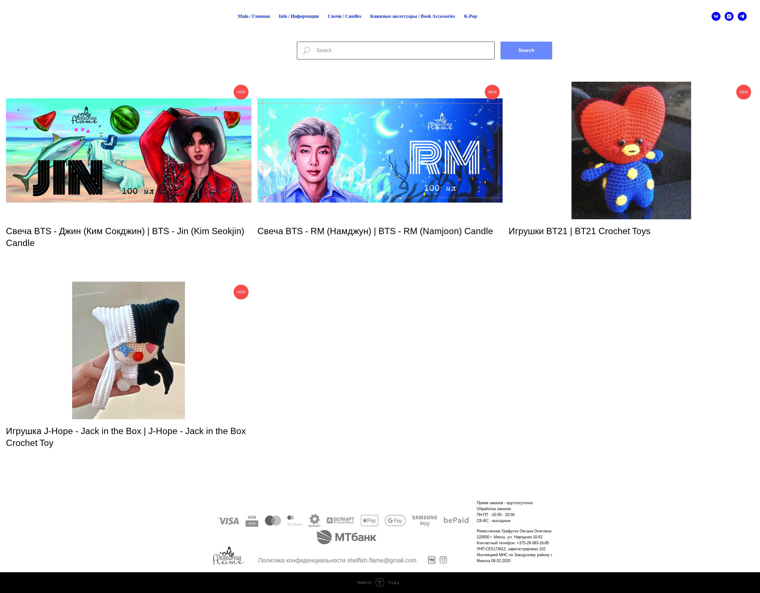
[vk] (716, 16)
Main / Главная (254, 16)
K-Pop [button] (470, 16)
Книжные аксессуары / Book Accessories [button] (412, 16)
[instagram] (729, 16)
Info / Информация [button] (299, 16)
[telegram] (742, 16)
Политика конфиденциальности (301, 560)
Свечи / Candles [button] (344, 16)
